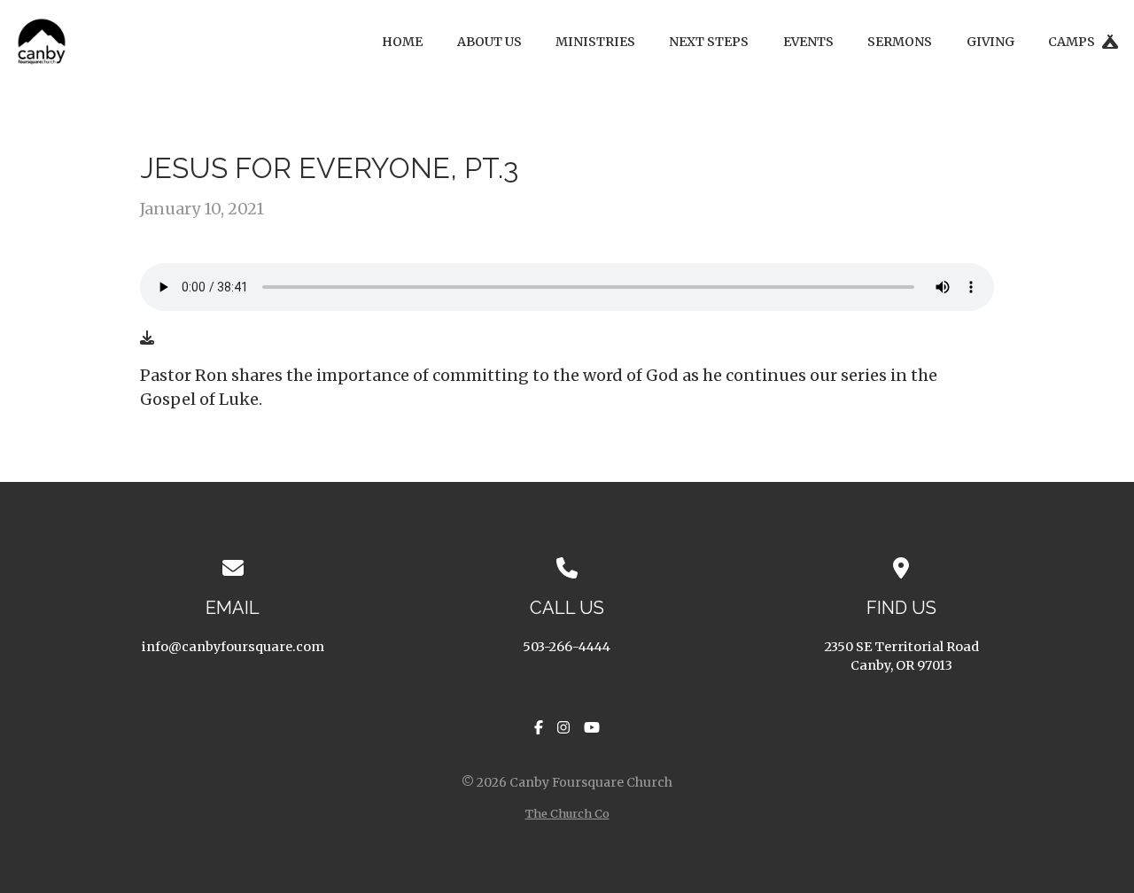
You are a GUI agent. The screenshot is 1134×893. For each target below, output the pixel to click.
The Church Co (567, 813)
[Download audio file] (147, 337)
